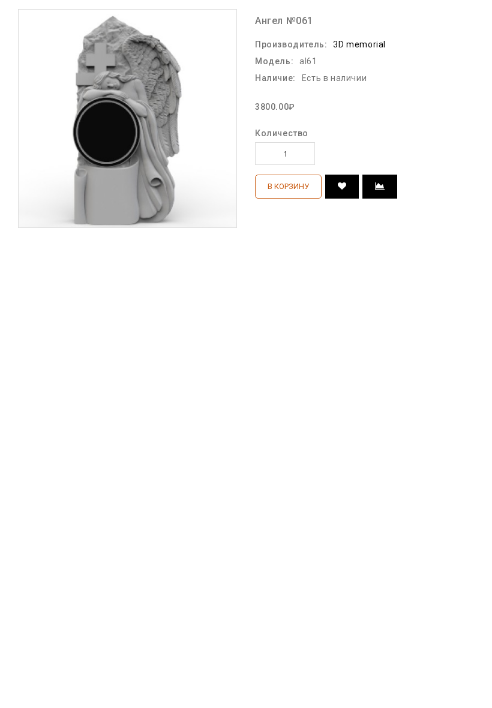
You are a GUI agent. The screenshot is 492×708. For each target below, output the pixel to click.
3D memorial (359, 44)
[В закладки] (342, 187)
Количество (281, 133)
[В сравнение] (379, 187)
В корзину (288, 186)
